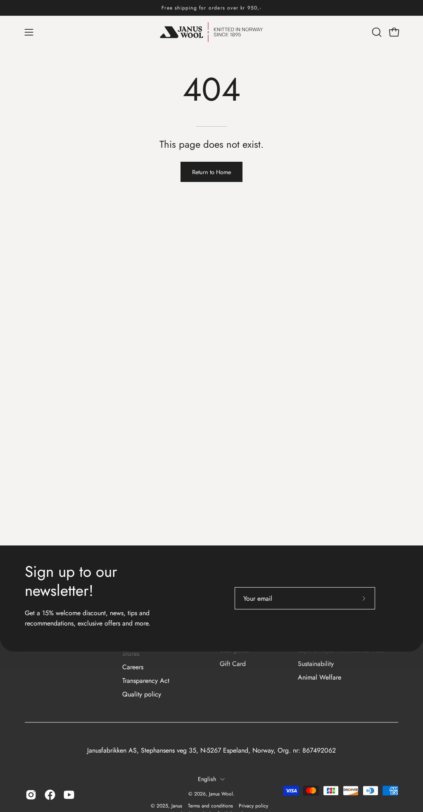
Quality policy (141, 694)
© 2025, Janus (166, 806)
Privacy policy (253, 806)
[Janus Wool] (211, 32)
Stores (130, 653)
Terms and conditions (210, 806)
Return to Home (211, 172)
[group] (211, 8)
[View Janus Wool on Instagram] (31, 795)
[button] (376, 32)
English (207, 779)
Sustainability (316, 663)
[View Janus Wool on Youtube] (69, 795)
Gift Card (233, 663)
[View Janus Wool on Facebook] (50, 795)
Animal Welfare (319, 677)
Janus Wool (221, 794)
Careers (132, 667)
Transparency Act (145, 680)
